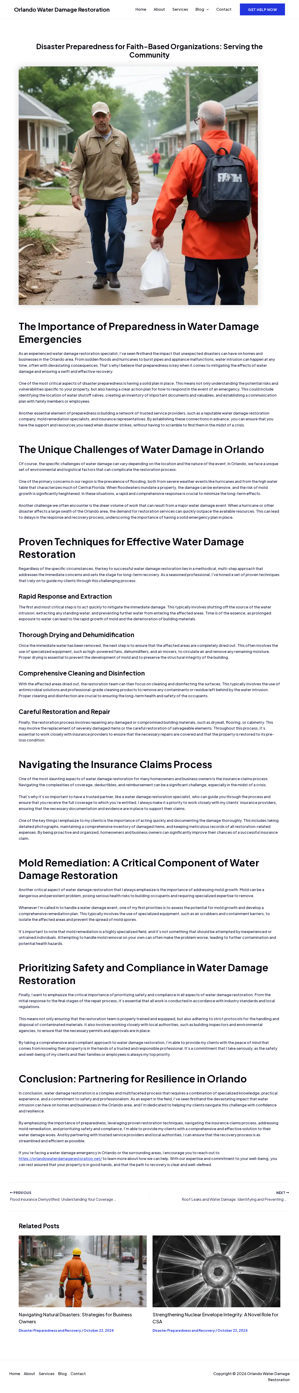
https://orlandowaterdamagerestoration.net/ (60, 1158)
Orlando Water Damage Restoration (62, 9)
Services (180, 9)
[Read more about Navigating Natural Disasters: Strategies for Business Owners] (83, 1270)
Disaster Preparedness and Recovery (50, 1330)
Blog (200, 9)
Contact (223, 9)
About (159, 9)
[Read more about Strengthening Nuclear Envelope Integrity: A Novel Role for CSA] (217, 1270)
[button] (206, 9)
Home (140, 9)
